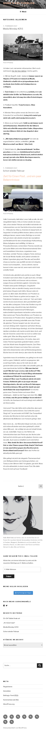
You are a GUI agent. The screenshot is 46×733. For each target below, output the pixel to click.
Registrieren (7, 687)
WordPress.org (9, 704)
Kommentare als (11, 700)
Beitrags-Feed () (10, 695)
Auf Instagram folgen (24, 593)
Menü (24, 12)
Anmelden (7, 691)
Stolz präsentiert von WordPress (15, 728)
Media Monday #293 (13, 28)
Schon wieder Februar (14, 171)
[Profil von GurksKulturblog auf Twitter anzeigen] (6, 605)
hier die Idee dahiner (19, 71)
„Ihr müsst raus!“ (9, 623)
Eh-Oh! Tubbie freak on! (11, 618)
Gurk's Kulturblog (19, 3)
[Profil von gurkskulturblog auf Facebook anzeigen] (4, 605)
